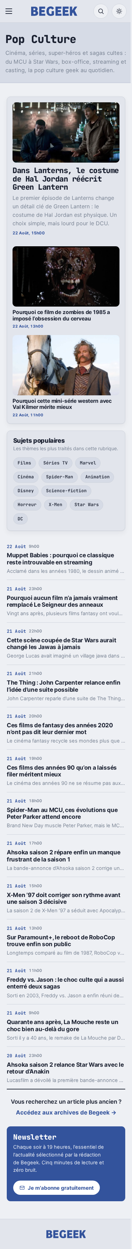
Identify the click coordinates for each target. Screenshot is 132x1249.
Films (24, 463)
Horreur (27, 504)
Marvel (88, 463)
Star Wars (86, 504)
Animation (97, 477)
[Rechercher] (100, 11)
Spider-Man (59, 477)
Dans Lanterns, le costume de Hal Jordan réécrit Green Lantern (66, 178)
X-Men (55, 504)
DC (20, 519)
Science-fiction (66, 491)
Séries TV (55, 463)
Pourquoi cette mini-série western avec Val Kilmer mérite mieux (62, 404)
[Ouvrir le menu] (10, 11)
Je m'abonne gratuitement (61, 1188)
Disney (26, 491)
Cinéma (26, 477)
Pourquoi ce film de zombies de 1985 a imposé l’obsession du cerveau (61, 315)
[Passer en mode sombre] (119, 11)
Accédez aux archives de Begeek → (66, 1112)
